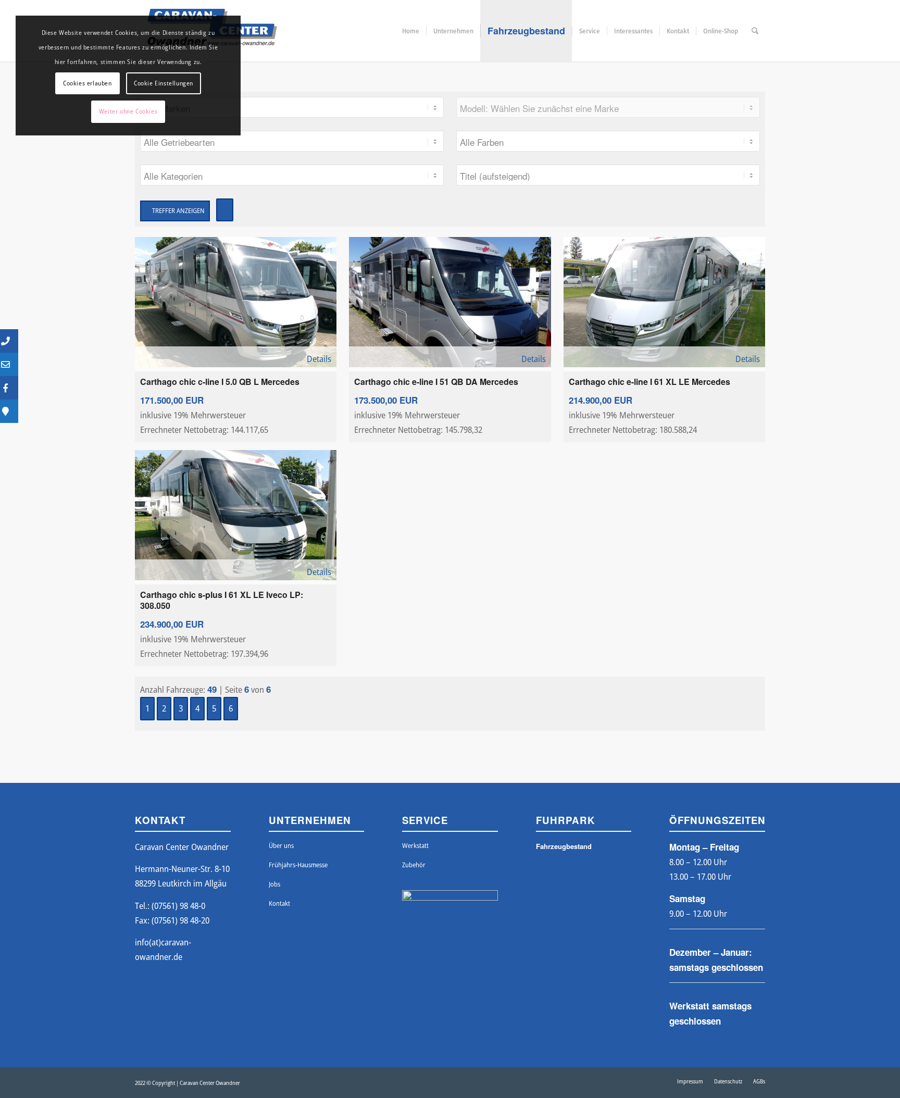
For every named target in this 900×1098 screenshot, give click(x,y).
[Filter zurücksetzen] (224, 209)
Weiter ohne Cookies (128, 111)
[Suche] (755, 30)
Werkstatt (415, 845)
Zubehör (414, 864)
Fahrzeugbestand (564, 846)
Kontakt (279, 903)
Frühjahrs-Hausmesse (298, 864)
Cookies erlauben (87, 83)
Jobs (274, 884)
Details (318, 359)
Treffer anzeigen (178, 210)
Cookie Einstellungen (163, 83)
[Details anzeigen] (235, 302)
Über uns (281, 845)
